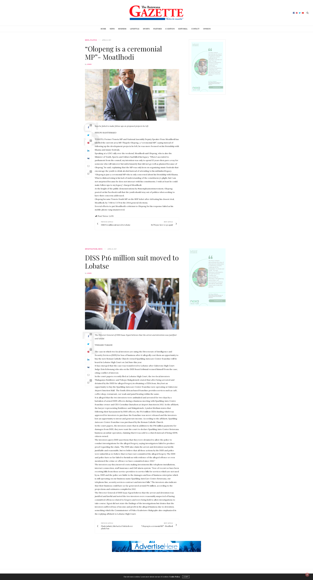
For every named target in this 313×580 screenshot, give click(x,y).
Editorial (183, 29)
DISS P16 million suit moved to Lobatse (132, 261)
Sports (146, 29)
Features (157, 29)
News (112, 29)
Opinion (207, 29)
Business (122, 29)
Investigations (91, 249)
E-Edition (170, 29)
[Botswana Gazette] (156, 13)
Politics (93, 40)
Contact (195, 29)
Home (103, 29)
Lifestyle (134, 29)
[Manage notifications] (307, 575)
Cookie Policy (174, 577)
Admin (89, 64)
